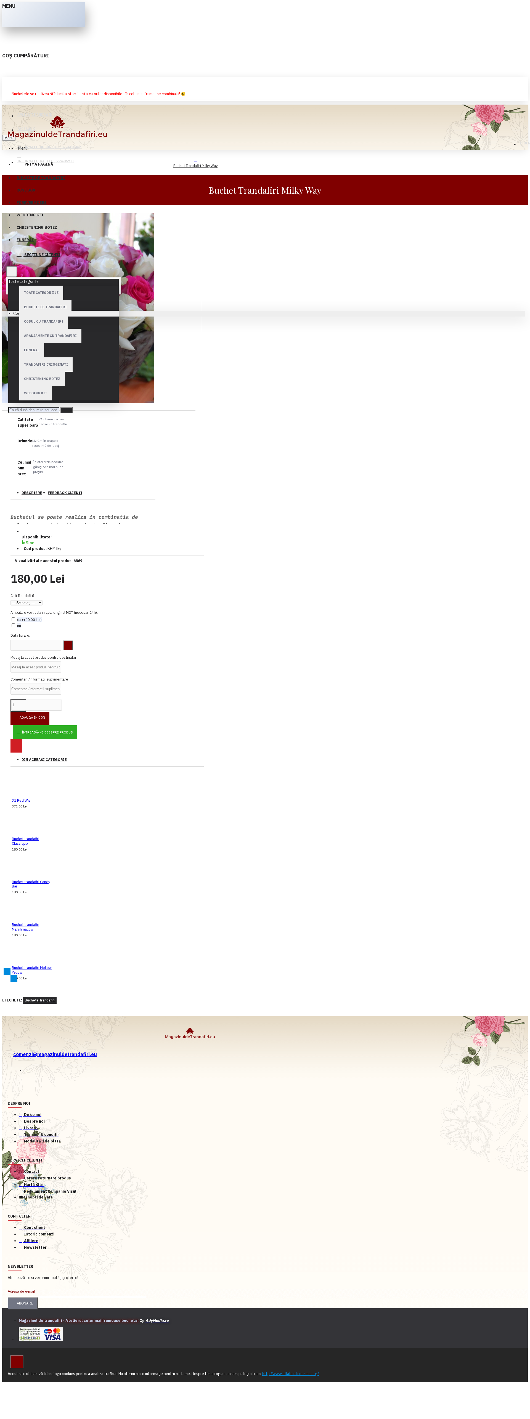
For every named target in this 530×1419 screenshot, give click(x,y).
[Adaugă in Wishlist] (16, 746)
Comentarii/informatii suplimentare (39, 679)
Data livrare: (20, 635)
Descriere (32, 492)
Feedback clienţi (65, 492)
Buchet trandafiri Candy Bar (31, 884)
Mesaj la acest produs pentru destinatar (43, 657)
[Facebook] (30, 1071)
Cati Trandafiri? (22, 595)
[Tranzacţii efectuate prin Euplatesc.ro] (41, 1335)
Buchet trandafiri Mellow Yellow (32, 970)
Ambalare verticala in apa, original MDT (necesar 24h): (54, 612)
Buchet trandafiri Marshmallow (25, 927)
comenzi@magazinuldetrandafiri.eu (55, 1054)
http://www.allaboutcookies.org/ (290, 1373)
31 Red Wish (22, 800)
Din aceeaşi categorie (44, 759)
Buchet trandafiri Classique (25, 841)
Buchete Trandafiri (40, 1000)
